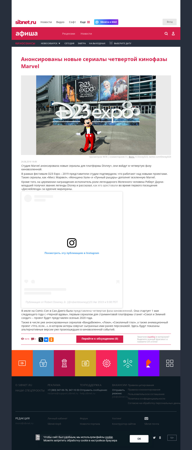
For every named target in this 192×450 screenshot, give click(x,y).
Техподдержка (90, 385)
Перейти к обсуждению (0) (100, 338)
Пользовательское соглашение (146, 394)
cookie (109, 437)
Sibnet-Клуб (54, 423)
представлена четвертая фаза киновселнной (103, 310)
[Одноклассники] (51, 339)
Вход (169, 21)
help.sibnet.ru (87, 393)
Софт (72, 22)
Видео (60, 22)
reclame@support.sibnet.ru (63, 393)
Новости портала (90, 423)
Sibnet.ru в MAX (108, 22)
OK (139, 438)
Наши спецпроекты (30, 390)
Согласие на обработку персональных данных (155, 403)
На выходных (97, 43)
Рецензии (68, 33)
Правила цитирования (141, 385)
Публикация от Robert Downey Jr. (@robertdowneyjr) (57, 301)
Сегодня (69, 43)
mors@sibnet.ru (24, 423)
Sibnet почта (151, 423)
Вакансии (119, 385)
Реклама (54, 385)
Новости (46, 22)
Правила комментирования (144, 389)
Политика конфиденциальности (146, 398)
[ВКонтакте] (46, 339)
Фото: (132, 156)
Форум (84, 418)
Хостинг (117, 418)
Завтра (82, 43)
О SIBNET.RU (23, 385)
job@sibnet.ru (120, 396)
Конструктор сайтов (124, 423)
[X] (41, 339)
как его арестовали (105, 185)
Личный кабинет (57, 418)
